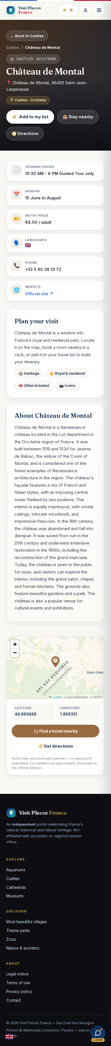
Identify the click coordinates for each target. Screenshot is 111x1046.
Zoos (11, 939)
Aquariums (15, 870)
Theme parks (18, 930)
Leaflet (56, 697)
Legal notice (17, 974)
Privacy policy (19, 991)
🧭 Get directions (55, 746)
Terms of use (18, 982)
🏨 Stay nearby (78, 116)
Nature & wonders (22, 948)
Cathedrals (16, 887)
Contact (13, 1000)
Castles (12, 47)
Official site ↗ (39, 293)
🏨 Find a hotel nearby (56, 731)
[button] (55, 662)
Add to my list (30, 117)
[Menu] (99, 10)
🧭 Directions (25, 133)
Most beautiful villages (26, 922)
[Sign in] (85, 10)
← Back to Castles (27, 35)
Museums (15, 896)
